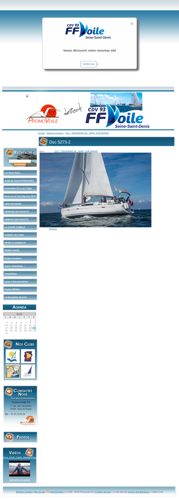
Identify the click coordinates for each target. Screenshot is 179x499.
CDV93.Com (89, 64)
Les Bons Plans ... (13, 173)
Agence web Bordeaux (138, 492)
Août (19, 313)
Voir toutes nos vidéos (19, 480)
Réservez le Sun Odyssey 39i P (20, 196)
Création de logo (103, 492)
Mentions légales (24, 492)
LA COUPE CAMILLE (15, 227)
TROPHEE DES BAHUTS (17, 212)
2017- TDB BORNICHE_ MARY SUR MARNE (87, 133)
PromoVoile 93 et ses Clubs (18, 188)
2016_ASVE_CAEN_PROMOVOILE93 (21, 458)
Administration (57, 492)
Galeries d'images (55, 133)
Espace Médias (12, 289)
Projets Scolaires (13, 258)
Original (53, 229)
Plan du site (39, 492)
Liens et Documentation (16, 281)
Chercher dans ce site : (20, 158)
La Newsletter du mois (16, 297)
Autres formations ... (15, 266)
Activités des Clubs (14, 235)
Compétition (11, 274)
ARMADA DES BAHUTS (16, 219)
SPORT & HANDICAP (15, 243)
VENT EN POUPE (13, 204)
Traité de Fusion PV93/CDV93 (19, 181)
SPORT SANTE (12, 250)
